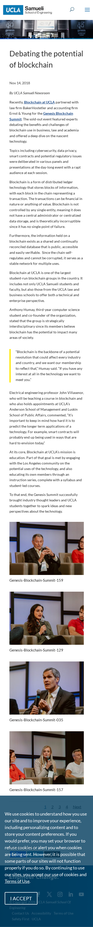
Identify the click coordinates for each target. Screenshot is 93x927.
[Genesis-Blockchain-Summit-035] (46, 714)
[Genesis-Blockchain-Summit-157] (46, 784)
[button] (87, 13)
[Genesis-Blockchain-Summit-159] (46, 575)
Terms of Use (17, 881)
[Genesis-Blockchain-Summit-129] (46, 645)
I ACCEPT (21, 898)
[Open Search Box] (72, 9)
